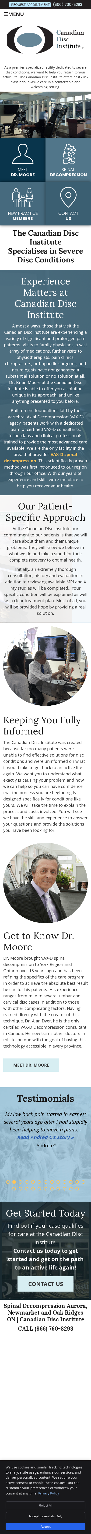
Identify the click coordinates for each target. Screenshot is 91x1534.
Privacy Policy (48, 1493)
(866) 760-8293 (67, 4)
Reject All (45, 1505)
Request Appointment (30, 4)
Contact (68, 215)
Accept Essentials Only (45, 1516)
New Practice (23, 215)
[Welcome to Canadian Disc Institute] (45, 52)
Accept (46, 1526)
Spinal (68, 172)
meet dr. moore (31, 1065)
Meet (23, 172)
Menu (16, 14)
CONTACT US (45, 1284)
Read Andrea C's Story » (45, 1137)
